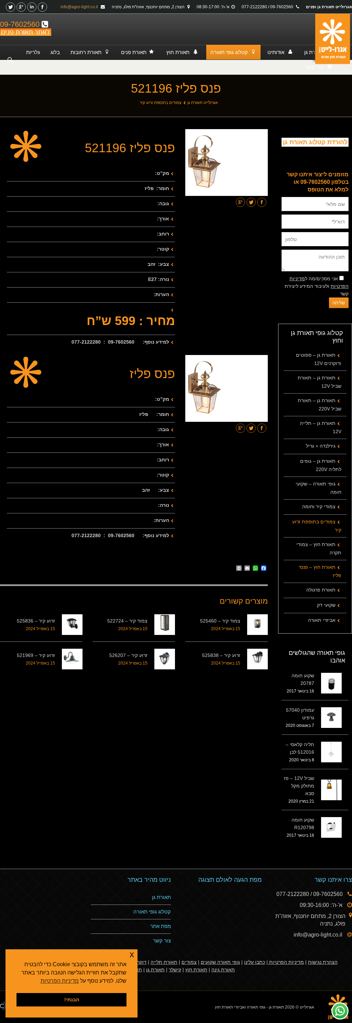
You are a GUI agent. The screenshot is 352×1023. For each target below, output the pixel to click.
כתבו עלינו (254, 962)
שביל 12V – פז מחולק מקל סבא (299, 785)
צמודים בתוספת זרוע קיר (161, 102)
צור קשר (162, 940)
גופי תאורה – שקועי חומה (318, 488)
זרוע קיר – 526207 (128, 655)
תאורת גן (161, 897)
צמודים (189, 962)
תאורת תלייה (164, 962)
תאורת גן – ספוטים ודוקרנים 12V (318, 359)
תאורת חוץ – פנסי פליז (320, 571)
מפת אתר (160, 926)
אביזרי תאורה (322, 620)
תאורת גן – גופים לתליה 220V (320, 465)
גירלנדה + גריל (321, 446)
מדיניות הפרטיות (286, 962)
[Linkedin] (31, 7)
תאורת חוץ (196, 969)
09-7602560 (21, 24)
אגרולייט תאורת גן (202, 102)
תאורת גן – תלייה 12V (320, 427)
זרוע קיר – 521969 (36, 655)
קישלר (175, 969)
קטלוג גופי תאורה (152, 912)
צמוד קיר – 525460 (220, 621)
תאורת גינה (223, 969)
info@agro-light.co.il (79, 6)
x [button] (132, 954)
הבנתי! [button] (71, 999)
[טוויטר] (10, 7)
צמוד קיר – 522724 (127, 621)
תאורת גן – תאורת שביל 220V (319, 404)
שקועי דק (326, 605)
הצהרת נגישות (323, 962)
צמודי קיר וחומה (319, 506)
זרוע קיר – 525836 (36, 621)
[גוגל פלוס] (21, 7)
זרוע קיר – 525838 (221, 655)
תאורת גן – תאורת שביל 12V (319, 382)
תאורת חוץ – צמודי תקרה (318, 548)
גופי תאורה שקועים (220, 962)
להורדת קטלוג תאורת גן (315, 142)
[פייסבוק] (42, 7)
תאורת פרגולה (321, 590)
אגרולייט (307, 1007)
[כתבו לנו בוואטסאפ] (340, 1011)
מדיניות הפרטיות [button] (60, 981)
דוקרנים (138, 962)
